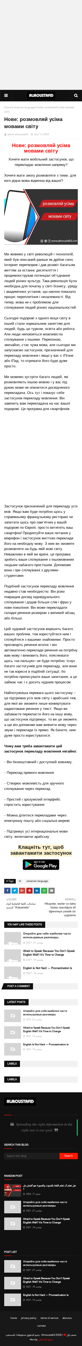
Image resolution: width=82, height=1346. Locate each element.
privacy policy (28, 1318)
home (14, 1318)
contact (41, 1325)
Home (7, 107)
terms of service (49, 1318)
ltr (20, 881)
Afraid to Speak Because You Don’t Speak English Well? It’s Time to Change (46, 1029)
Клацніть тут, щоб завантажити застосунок (41, 851)
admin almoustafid (17, 134)
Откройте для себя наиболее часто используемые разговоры (45, 1013)
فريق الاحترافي (45, 1339)
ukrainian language (24, 107)
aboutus (67, 1318)
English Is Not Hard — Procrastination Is (47, 968)
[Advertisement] (41, 45)
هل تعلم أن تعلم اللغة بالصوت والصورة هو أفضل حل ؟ (49, 1187)
